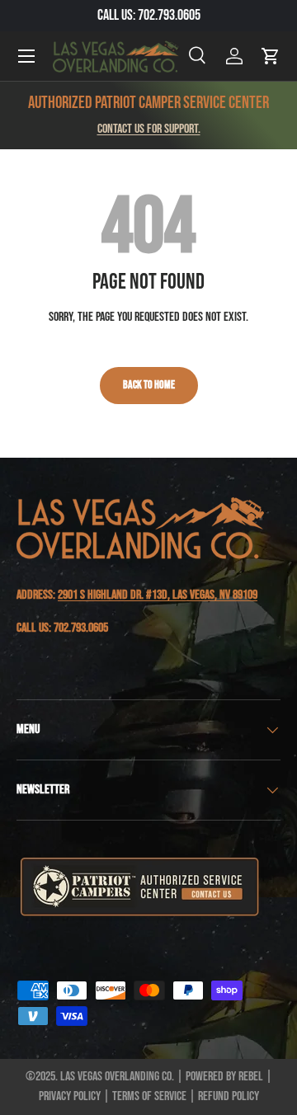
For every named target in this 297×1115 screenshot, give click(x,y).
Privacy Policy (70, 1096)
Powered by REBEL (224, 1076)
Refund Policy (228, 1096)
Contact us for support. (148, 129)
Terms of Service (149, 1096)
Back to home (149, 385)
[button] (270, 56)
